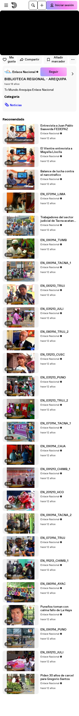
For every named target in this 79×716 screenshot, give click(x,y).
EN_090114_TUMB (53, 240)
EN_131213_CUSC (52, 354)
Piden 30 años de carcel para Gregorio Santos (57, 677)
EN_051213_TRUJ (52, 286)
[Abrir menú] (6, 5)
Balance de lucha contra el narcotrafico (57, 173)
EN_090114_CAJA (53, 446)
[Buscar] (33, 5)
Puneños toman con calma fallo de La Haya (56, 608)
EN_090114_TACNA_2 (56, 515)
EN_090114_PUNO (53, 629)
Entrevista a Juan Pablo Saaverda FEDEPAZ (56, 127)
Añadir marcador (58, 60)
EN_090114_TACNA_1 (55, 263)
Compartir (32, 60)
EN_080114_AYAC (53, 584)
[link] (21, 71)
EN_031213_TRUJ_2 (54, 400)
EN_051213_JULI (51, 652)
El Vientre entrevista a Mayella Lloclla (56, 150)
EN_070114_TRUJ (52, 538)
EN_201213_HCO (52, 492)
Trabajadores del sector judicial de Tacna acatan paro (57, 219)
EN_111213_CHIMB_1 (54, 561)
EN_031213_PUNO (53, 377)
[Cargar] (42, 5)
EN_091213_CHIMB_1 (55, 469)
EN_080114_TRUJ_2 (54, 332)
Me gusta (11, 60)
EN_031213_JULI (51, 309)
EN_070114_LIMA (52, 194)
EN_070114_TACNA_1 (55, 423)
